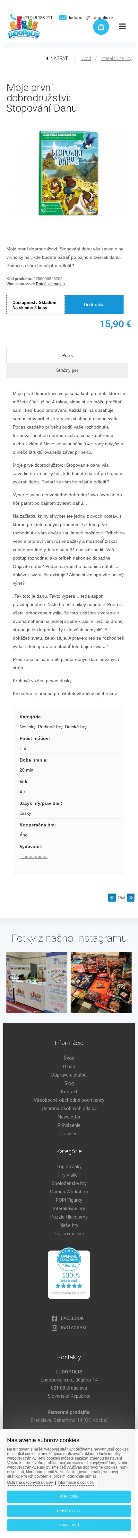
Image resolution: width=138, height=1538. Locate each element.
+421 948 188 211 (36, 17)
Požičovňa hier (69, 1234)
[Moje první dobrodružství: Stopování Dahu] (69, 220)
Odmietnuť (69, 1525)
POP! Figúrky (69, 1200)
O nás (69, 1066)
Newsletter (69, 1117)
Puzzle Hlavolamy (69, 1217)
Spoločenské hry (69, 1183)
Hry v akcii (69, 1175)
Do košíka (94, 305)
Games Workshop (69, 1192)
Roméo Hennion (50, 284)
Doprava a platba (69, 1075)
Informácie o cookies (76, 1482)
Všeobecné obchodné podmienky (69, 1100)
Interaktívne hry (116, 58)
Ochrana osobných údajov (69, 1108)
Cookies (69, 1134)
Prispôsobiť (69, 1511)
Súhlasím (69, 1497)
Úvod (86, 58)
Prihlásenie (69, 1125)
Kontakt (69, 1092)
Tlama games (33, 856)
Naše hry (69, 1225)
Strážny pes (67, 370)
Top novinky (69, 1166)
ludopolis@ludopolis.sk (91, 17)
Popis (67, 355)
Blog (69, 1083)
